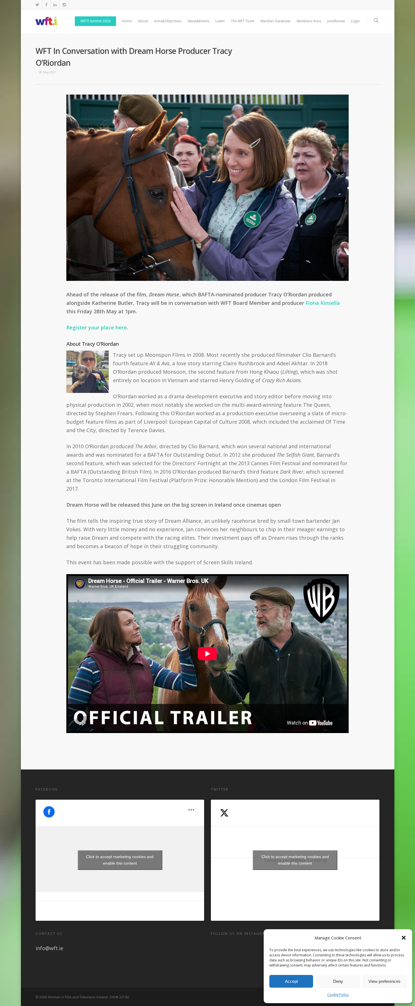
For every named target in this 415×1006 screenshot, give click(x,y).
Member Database (275, 21)
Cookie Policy (338, 994)
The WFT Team (242, 21)
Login (355, 21)
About (143, 21)
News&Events (198, 21)
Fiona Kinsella (322, 302)
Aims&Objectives (168, 21)
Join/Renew (336, 21)
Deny (338, 981)
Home (127, 21)
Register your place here (96, 327)
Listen (220, 21)
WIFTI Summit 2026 (95, 21)
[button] (404, 938)
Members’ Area (309, 21)
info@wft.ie (49, 948)
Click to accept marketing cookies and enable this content (120, 859)
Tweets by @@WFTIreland (295, 859)
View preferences (384, 981)
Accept (291, 981)
